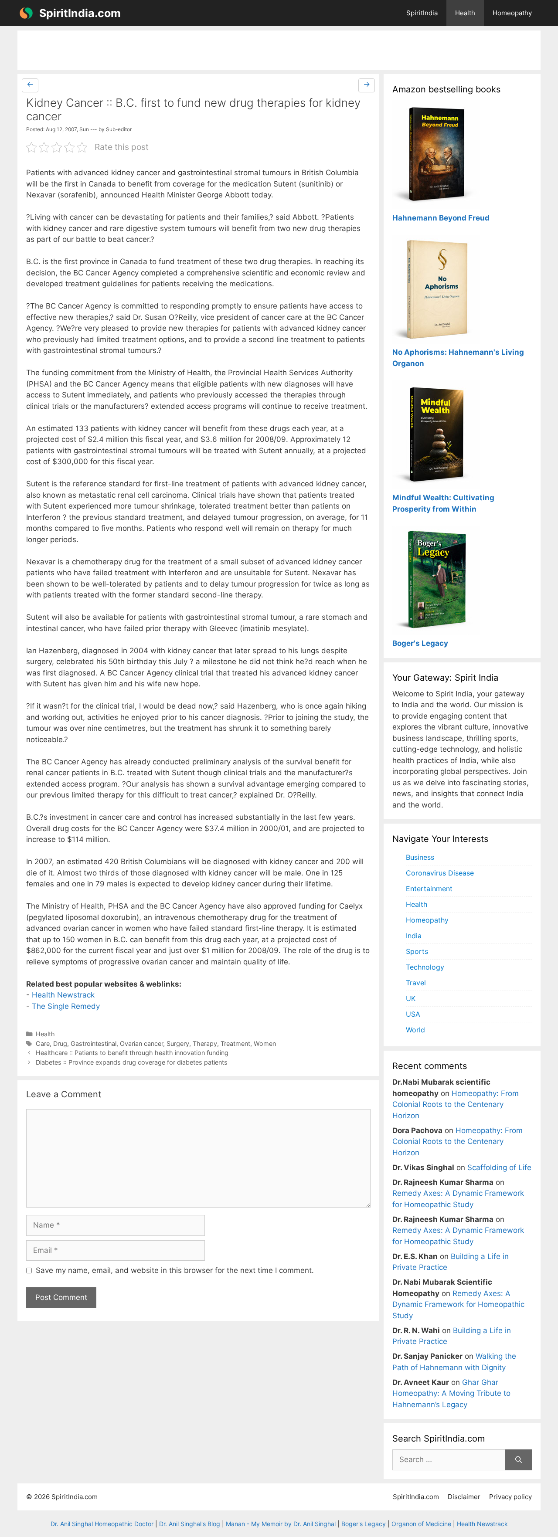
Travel (416, 982)
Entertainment (429, 888)
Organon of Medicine (421, 1523)
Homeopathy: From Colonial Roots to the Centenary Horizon (455, 1104)
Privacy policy (510, 1497)
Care (43, 1043)
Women (265, 1043)
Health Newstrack (63, 995)
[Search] (518, 1459)
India (414, 935)
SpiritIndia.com (80, 13)
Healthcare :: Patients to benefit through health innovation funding (132, 1052)
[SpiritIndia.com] (26, 13)
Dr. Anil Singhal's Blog (189, 1523)
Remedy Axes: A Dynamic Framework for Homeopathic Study (458, 1304)
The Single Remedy (66, 1006)
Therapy (205, 1043)
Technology (425, 967)
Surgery (178, 1043)
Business (420, 857)
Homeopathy (512, 13)
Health (465, 13)
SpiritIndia (422, 13)
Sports (417, 951)
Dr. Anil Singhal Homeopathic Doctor (102, 1523)
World (415, 1029)
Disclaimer (464, 1497)
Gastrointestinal (93, 1043)
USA (413, 1014)
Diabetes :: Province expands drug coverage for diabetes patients (132, 1062)
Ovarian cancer (141, 1043)
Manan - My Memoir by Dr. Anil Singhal (281, 1523)
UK (410, 998)
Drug (60, 1043)
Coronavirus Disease (440, 873)
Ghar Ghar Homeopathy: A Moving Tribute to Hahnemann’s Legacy (451, 1393)
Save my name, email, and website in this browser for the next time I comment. (175, 1270)
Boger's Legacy (363, 1523)
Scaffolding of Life (499, 1167)
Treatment (235, 1043)
